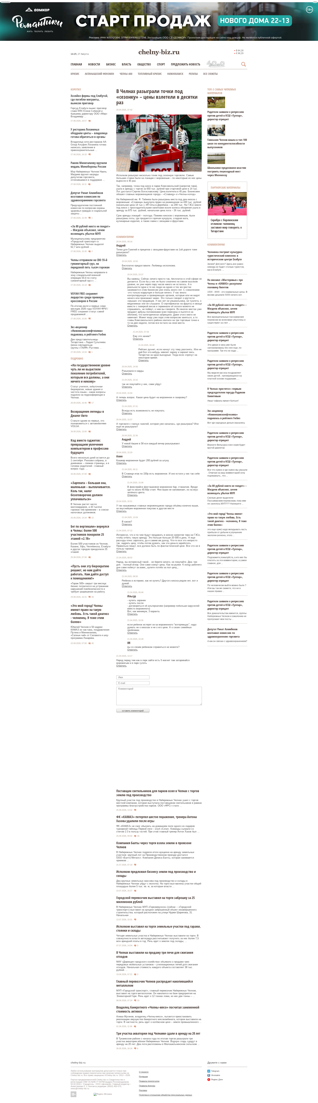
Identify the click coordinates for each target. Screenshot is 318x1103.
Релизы (193, 74)
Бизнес (111, 64)
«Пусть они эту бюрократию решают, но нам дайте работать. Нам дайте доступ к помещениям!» (90, 572)
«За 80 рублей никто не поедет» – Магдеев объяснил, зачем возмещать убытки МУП (90, 230)
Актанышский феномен (99, 74)
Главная (76, 64)
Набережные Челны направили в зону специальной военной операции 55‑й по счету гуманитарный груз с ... (89, 276)
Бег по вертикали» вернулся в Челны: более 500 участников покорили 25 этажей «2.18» (90, 532)
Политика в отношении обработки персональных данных (165, 1095)
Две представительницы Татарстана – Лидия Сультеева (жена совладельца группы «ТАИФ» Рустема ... (88, 343)
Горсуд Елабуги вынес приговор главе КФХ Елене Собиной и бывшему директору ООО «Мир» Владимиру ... (89, 112)
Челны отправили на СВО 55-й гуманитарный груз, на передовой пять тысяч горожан (90, 263)
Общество (144, 64)
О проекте (144, 1072)
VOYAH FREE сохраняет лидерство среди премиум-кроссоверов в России (87, 297)
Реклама (143, 1090)
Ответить (121, 255)
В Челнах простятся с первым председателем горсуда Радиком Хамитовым (226, 392)
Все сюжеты (210, 74)
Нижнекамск (175, 74)
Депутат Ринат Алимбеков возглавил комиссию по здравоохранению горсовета (88, 196)
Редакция (143, 1076)
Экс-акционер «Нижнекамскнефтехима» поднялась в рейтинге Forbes (88, 330)
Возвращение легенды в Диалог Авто (87, 413)
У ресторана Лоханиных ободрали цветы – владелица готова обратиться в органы (89, 133)
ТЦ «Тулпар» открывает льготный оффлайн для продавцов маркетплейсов (227, 223)
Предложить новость (185, 64)
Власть (126, 64)
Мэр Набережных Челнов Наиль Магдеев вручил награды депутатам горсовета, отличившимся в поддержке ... (89, 175)
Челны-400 (126, 74)
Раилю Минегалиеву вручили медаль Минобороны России (89, 165)
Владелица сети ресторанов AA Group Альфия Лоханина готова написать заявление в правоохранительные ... (88, 145)
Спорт (161, 64)
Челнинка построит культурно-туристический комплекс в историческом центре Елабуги (225, 255)
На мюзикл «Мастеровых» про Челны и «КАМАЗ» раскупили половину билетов (225, 283)
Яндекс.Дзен (217, 1079)
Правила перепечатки (149, 1081)
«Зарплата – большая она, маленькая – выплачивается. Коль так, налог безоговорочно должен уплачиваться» (91, 491)
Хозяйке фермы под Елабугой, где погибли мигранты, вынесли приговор (89, 99)
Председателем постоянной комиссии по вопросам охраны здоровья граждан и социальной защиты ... (89, 209)
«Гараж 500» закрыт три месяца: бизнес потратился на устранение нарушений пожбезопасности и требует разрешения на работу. (89, 587)
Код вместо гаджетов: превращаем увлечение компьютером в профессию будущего (90, 446)
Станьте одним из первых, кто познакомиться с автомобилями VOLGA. (88, 423)
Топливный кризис (150, 74)
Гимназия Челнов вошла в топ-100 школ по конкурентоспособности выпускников (227, 143)
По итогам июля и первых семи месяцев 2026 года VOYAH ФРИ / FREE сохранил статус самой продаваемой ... (89, 310)
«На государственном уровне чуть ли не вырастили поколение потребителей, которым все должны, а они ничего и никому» (90, 373)
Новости (94, 64)
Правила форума (147, 1086)
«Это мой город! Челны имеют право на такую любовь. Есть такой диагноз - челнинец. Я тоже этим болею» (90, 613)
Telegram (215, 1071)
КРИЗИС (75, 74)
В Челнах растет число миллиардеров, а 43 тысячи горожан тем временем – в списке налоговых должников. (90, 508)
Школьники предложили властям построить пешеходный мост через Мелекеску (226, 171)
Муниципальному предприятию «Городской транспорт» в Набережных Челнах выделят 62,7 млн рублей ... (88, 242)
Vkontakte (215, 1075)
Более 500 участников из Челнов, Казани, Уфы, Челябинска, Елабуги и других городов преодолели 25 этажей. (90, 547)
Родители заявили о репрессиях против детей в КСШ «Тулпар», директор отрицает (225, 115)
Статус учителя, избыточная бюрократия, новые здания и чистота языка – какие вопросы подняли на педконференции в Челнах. (88, 392)
